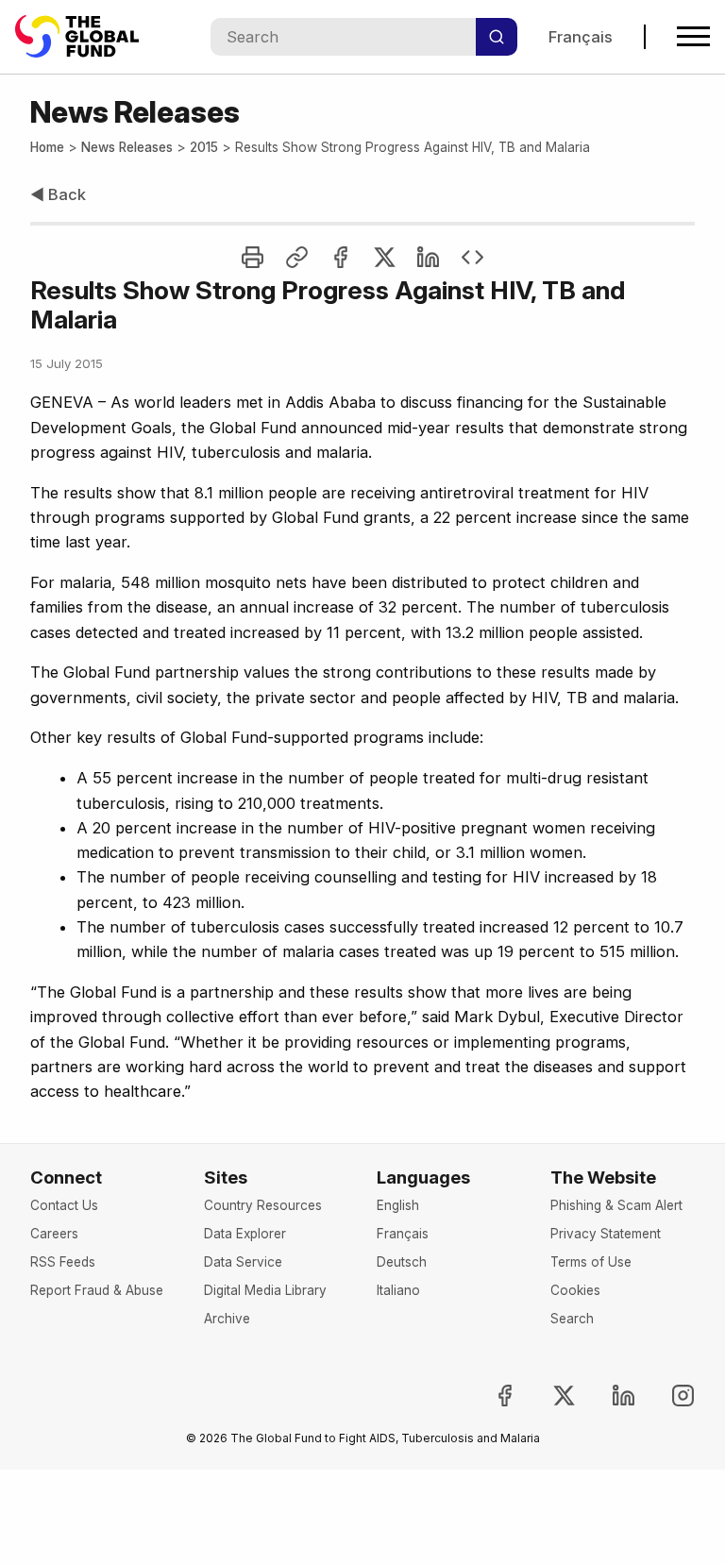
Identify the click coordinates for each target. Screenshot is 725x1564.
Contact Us (64, 1205)
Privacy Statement (605, 1233)
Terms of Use (591, 1262)
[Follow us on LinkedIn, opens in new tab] (608, 1395)
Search (572, 1318)
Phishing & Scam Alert (616, 1205)
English (398, 1205)
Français (580, 36)
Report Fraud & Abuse (96, 1290)
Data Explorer (245, 1233)
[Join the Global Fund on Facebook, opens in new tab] (490, 1395)
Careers (54, 1233)
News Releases (127, 147)
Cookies (575, 1290)
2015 (204, 147)
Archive (227, 1318)
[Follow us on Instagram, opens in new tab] (667, 1395)
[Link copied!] (297, 257)
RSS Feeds (62, 1262)
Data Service (243, 1262)
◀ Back (58, 194)
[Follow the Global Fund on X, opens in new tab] (548, 1395)
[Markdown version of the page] (472, 257)
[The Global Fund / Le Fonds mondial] (86, 36)
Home (47, 147)
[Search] (496, 37)
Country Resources (263, 1205)
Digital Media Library (265, 1290)
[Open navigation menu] (693, 36)
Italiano (398, 1290)
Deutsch (402, 1262)
